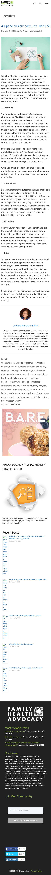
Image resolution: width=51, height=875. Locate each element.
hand (31, 378)
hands (37, 378)
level (40, 385)
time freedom (7, 401)
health (14, 382)
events (33, 374)
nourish (35, 393)
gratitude (24, 378)
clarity (42, 366)
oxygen (4, 397)
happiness (6, 382)
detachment (7, 374)
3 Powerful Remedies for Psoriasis (21, 644)
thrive (40, 397)
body (11, 366)
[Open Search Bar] (34, 3)
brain (17, 366)
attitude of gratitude (25, 363)
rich (23, 397)
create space (16, 370)
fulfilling (15, 378)
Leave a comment (13, 404)
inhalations (36, 382)
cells (29, 366)
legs (35, 385)
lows (15, 389)
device (16, 374)
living (9, 389)
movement (18, 393)
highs (28, 382)
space (28, 397)
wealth (18, 401)
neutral (27, 393)
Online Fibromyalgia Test (13, 737)
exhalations (42, 374)
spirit (34, 397)
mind (10, 393)
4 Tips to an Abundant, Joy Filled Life (25, 26)
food (3, 378)
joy (14, 385)
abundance (10, 363)
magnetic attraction (27, 389)
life (44, 385)
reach (11, 397)
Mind (7, 359)
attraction (40, 363)
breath (23, 366)
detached (40, 370)
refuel (17, 397)
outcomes (44, 393)
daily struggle (29, 370)
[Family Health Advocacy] (7, 3)
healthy (21, 382)
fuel (8, 378)
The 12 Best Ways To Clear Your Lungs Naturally (25, 668)
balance (4, 366)
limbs (3, 389)
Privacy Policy (36, 871)
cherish (35, 366)
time (46, 397)
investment (6, 385)
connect (5, 370)
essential (24, 374)
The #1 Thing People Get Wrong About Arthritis (25, 615)
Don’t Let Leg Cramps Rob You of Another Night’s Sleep (27, 579)
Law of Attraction (24, 385)
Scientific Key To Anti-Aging (15, 731)
